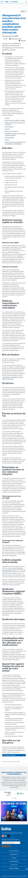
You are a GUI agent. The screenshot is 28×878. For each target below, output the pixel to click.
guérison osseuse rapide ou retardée (15, 120)
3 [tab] (15, 798)
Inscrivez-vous (6, 846)
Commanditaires (14, 861)
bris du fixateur (9, 126)
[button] (14, 755)
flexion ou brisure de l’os (11, 131)
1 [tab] (12, 798)
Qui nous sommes (14, 851)
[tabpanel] (7, 793)
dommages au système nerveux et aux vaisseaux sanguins (15, 134)
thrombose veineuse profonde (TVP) (12, 569)
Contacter (14, 858)
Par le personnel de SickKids (10, 36)
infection (7, 118)
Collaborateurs (14, 854)
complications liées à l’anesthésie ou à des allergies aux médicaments (15, 143)
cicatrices (7, 129)
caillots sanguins (9, 137)
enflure (7, 140)
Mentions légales (14, 868)
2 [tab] (14, 798)
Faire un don (14, 865)
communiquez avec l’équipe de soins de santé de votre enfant (12, 378)
